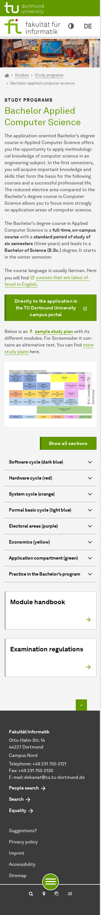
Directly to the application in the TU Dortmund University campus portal (46, 307)
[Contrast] (71, 26)
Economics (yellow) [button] (29, 542)
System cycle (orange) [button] (32, 494)
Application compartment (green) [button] (43, 558)
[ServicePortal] (56, 894)
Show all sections (68, 443)
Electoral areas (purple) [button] (33, 526)
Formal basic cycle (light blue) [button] (40, 510)
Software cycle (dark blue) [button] (36, 462)
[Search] (31, 894)
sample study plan (54, 331)
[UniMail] (70, 894)
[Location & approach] (44, 894)
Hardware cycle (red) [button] (30, 478)
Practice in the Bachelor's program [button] (44, 574)
